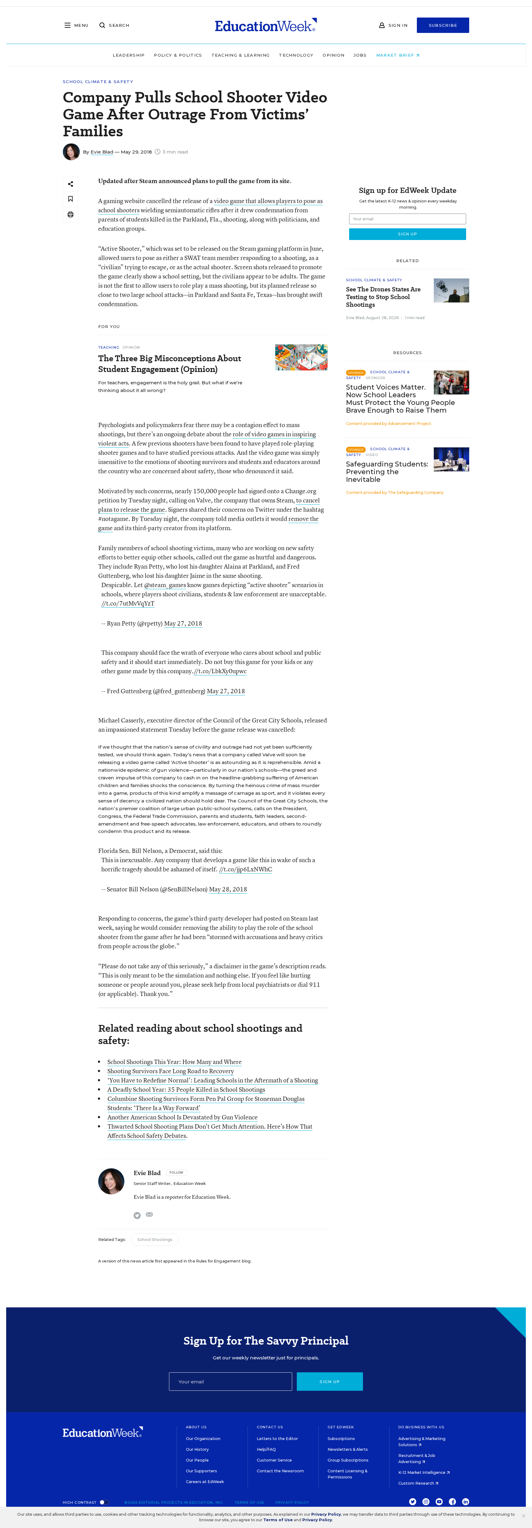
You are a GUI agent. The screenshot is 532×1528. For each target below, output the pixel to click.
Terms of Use (249, 1502)
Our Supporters (201, 1471)
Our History (197, 1449)
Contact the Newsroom (280, 1471)
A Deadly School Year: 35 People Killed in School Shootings (186, 1089)
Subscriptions (341, 1438)
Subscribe (443, 25)
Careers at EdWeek (205, 1481)
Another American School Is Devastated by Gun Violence (182, 1117)
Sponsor (376, 378)
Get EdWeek (341, 1427)
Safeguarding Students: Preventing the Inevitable (387, 471)
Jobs (360, 55)
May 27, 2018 (183, 623)
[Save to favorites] (70, 199)
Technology (296, 55)
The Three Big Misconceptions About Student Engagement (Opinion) (169, 363)
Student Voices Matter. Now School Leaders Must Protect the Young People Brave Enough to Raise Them (400, 398)
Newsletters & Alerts (348, 1449)
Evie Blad (102, 152)
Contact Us (270, 1427)
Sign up (330, 1381)
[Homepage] (266, 25)
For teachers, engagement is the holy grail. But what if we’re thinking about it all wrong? (170, 386)
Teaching (108, 347)
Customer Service (274, 1460)
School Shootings (154, 1239)
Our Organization (203, 1438)
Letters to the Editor (277, 1438)
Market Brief (396, 55)
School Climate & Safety (98, 81)
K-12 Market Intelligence (422, 1472)
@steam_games (165, 585)
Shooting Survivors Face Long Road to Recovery (170, 1071)
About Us (196, 1427)
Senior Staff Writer (152, 1183)
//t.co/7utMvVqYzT (128, 603)
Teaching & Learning (241, 55)
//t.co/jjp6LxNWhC (245, 869)
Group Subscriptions (348, 1460)
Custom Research (416, 1483)
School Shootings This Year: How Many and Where (174, 1062)
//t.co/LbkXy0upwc (220, 671)
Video (372, 455)
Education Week (189, 1183)
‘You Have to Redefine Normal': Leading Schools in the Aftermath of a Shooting (212, 1080)
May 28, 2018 (228, 889)
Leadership (129, 55)
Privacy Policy (292, 1502)
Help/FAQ (266, 1449)
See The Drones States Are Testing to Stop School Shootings (383, 297)
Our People (197, 1460)
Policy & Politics (178, 55)
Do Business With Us (421, 1427)
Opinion (334, 55)
